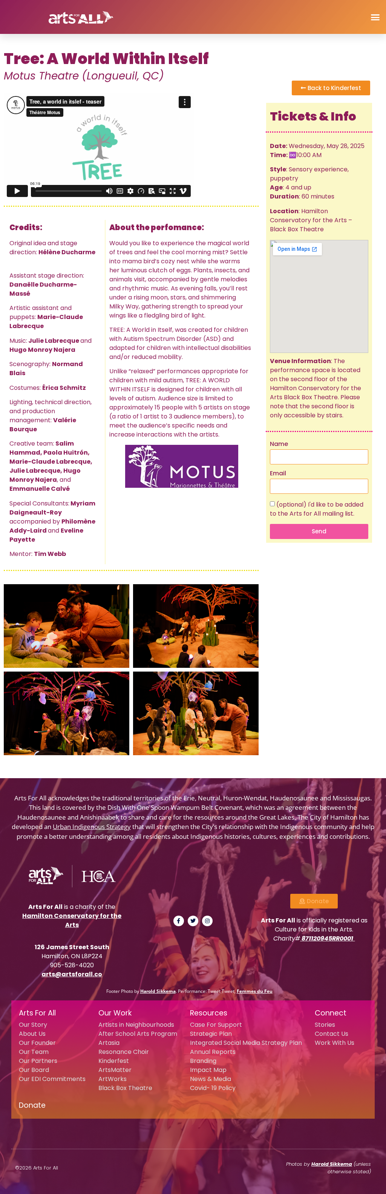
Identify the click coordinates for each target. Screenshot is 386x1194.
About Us (32, 1033)
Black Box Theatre (125, 1088)
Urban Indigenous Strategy (92, 826)
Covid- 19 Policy (213, 1088)
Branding (203, 1061)
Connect (330, 1013)
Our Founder (37, 1042)
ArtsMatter (115, 1070)
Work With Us (334, 1042)
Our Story (33, 1024)
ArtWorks (112, 1079)
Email (278, 474)
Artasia (108, 1042)
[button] (375, 17)
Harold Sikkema (158, 991)
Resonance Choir (123, 1051)
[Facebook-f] (178, 921)
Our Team (34, 1051)
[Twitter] (193, 921)
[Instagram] (207, 921)
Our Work (115, 1013)
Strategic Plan (211, 1033)
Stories (325, 1024)
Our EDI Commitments (52, 1079)
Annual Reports (213, 1051)
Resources (208, 1013)
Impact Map (208, 1070)
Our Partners (38, 1061)
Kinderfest (113, 1061)
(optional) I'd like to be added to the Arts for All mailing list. (316, 509)
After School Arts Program (137, 1033)
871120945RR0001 (327, 938)
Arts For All (37, 1013)
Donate (32, 1105)
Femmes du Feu (255, 991)
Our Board (34, 1070)
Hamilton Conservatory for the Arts (71, 920)
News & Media (210, 1079)
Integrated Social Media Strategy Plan (246, 1042)
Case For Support (216, 1024)
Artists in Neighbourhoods (136, 1024)
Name (279, 444)
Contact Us (331, 1033)
